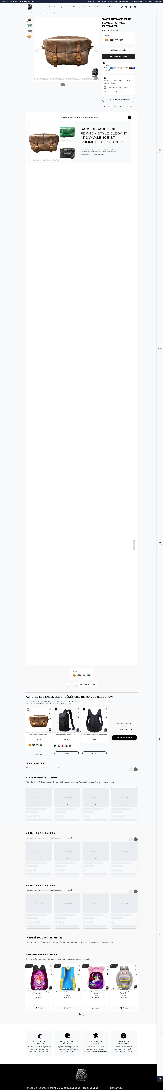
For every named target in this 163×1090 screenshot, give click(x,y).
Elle (74, 7)
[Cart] (135, 7)
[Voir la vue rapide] (50, 714)
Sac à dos (158, 1)
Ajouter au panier (126, 737)
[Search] (126, 7)
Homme (91, 1)
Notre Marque (109, 7)
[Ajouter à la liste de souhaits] (50, 709)
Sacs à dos (52, 7)
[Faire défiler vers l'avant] (160, 1032)
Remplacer (67, 753)
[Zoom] (96, 78)
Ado (131, 1)
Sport (110, 1)
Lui (68, 7)
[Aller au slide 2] (83, 1035)
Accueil (29, 13)
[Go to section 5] (134, 549)
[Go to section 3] (134, 545)
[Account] (130, 7)
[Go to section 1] (134, 540)
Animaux (125, 1)
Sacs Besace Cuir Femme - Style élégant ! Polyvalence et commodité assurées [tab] (79, 117)
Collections (100, 7)
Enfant (104, 1)
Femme (98, 1)
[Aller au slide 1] (80, 1035)
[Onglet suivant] (129, 117)
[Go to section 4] (134, 547)
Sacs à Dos (138, 1)
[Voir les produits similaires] (50, 718)
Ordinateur (117, 1)
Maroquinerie (148, 1)
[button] (160, 1079)
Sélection (82, 7)
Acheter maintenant (119, 57)
